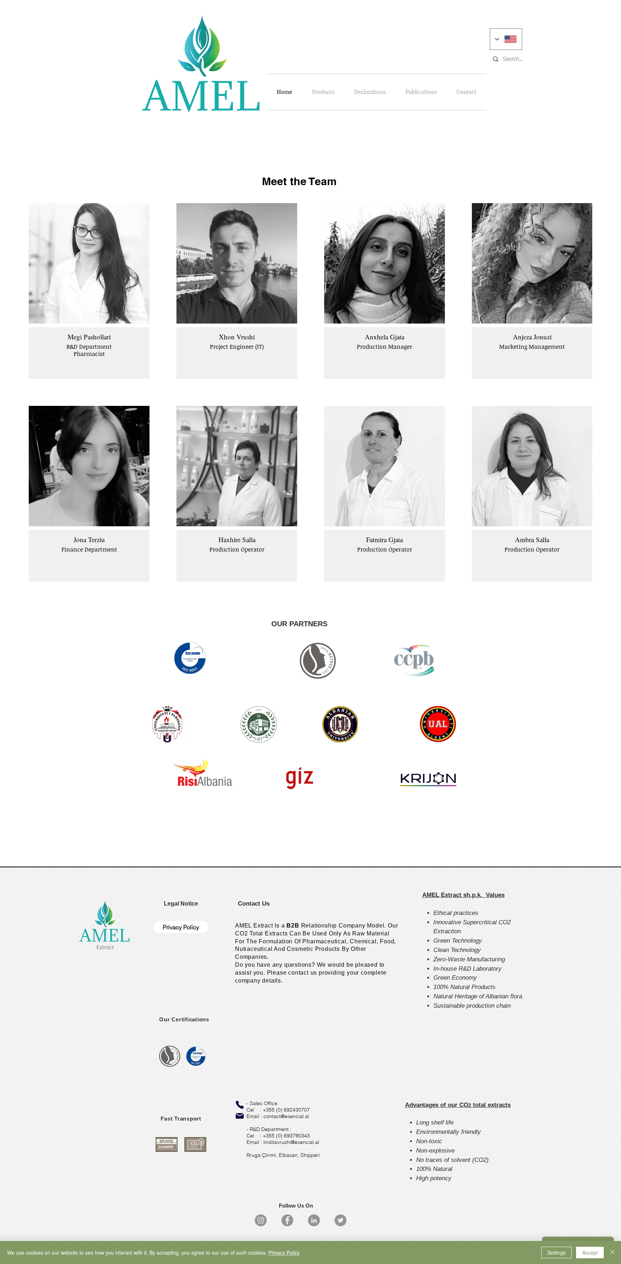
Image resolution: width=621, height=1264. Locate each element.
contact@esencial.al (286, 1116)
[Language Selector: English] (506, 39)
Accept (590, 1252)
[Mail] (239, 1116)
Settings (556, 1252)
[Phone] (239, 1104)
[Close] (612, 1252)
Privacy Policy (284, 1252)
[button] (180, 903)
